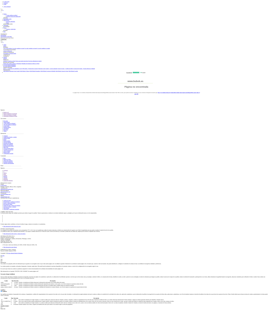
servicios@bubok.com (5, 194)
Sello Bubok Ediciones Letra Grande (11, 71)
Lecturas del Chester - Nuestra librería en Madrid (84, 68)
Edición (5, 57)
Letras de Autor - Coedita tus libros (65, 68)
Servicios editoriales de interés (35, 61)
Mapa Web (5, 147)
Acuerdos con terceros (8, 149)
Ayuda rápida (6, 126)
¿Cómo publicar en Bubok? (9, 123)
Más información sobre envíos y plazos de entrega (14, 233)
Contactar (5, 3)
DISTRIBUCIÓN (7, 19)
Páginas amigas (6, 140)
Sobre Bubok (6, 208)
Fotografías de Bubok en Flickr (10, 116)
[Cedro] (2, 255)
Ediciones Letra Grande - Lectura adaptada (47, 68)
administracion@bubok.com (7, 189)
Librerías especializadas (8, 163)
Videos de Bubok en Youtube (9, 114)
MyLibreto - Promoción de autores (30, 68)
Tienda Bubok (6, 122)
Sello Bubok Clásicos (24, 71)
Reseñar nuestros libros (8, 146)
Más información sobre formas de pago (12, 226)
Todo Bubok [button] (3, 35)
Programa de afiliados (8, 143)
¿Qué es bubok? (7, 151)
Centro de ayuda (7, 200)
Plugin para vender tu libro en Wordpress (12, 63)
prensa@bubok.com (5, 196)
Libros (4, 44)
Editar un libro (6, 152)
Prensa (4, 139)
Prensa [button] (4, 27)
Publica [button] (5, 14)
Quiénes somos (6, 138)
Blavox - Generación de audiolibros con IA (12, 68)
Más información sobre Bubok (10, 247)
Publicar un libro (7, 159)
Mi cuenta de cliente (7, 204)
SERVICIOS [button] (6, 20)
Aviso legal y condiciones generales (11, 209)
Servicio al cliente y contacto (9, 206)
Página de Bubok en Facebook (10, 113)
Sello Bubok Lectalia (73, 71)
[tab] (134, 274)
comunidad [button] (5, 25)
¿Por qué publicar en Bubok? (9, 124)
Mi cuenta (5, 121)
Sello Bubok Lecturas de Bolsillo (48, 71)
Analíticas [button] (3, 290)
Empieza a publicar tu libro (9, 61)
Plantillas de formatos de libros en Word (30, 63)
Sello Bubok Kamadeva (35, 71)
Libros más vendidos (8, 160)
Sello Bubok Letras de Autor (62, 71)
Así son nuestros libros (8, 148)
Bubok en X (6, 112)
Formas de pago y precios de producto (11, 205)
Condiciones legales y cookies (10, 137)
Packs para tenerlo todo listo (22, 61)
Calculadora (6, 128)
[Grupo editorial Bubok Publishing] (14, 253)
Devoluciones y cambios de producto (11, 201)
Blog (4, 31)
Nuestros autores (7, 127)
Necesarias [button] (3, 274)
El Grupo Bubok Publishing (9, 64)
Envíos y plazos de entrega (9, 203)
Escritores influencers (8, 162)
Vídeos (5, 131)
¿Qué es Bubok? (7, 6)
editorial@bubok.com (5, 191)
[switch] (1, 291)
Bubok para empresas (8, 144)
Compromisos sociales (8, 153)
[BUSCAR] (4, 39)
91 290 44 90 (6, 1)
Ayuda (4, 4)
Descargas (5, 129)
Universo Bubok (7, 142)
